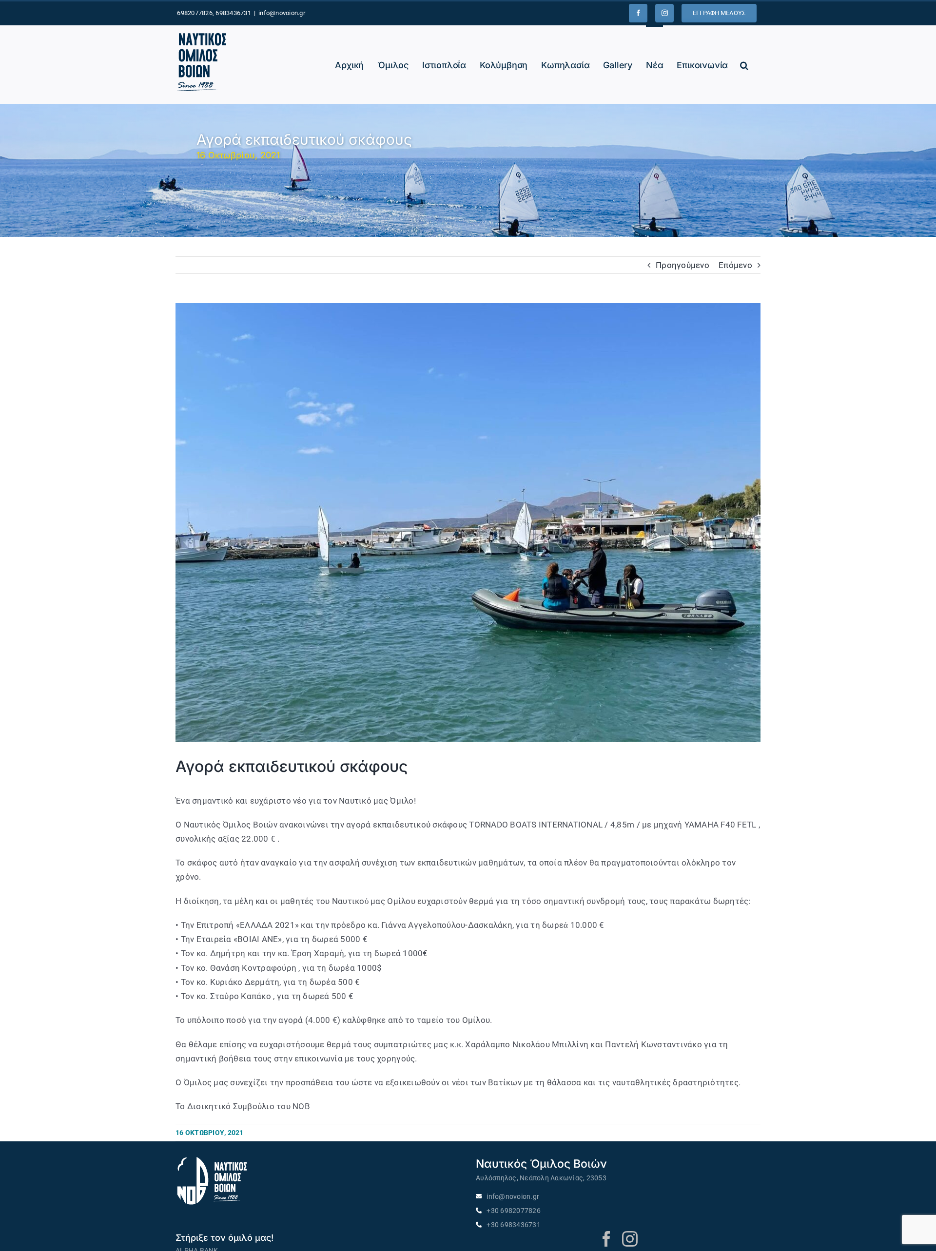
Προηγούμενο (682, 265)
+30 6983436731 (514, 1225)
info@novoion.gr (281, 13)
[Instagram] (664, 13)
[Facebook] (638, 13)
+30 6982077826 (514, 1211)
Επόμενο (735, 265)
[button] (744, 64)
